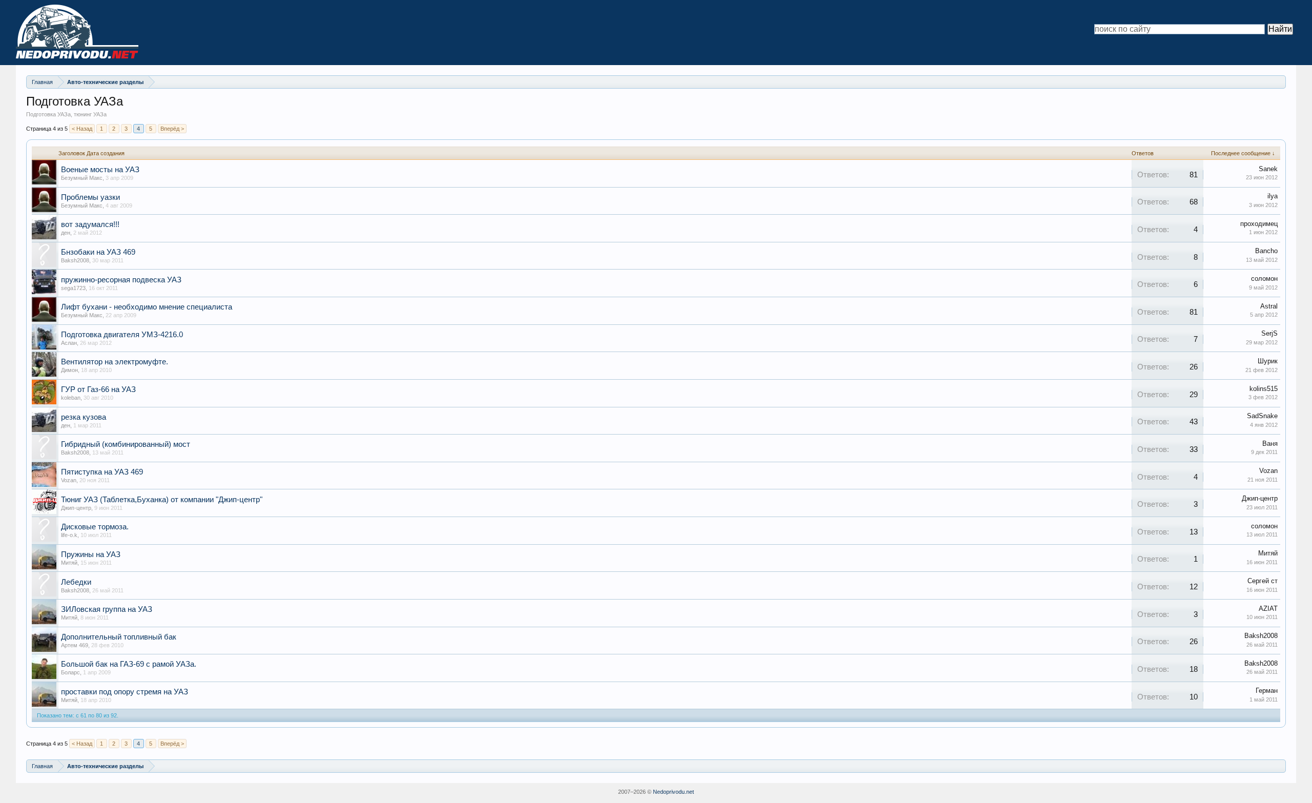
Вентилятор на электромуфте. (114, 362)
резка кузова (83, 417)
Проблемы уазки (90, 197)
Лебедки (76, 582)
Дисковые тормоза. (95, 527)
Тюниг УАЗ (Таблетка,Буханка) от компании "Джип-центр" (161, 500)
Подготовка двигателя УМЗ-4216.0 (122, 335)
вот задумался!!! (90, 224)
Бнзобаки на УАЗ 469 (98, 252)
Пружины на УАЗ (90, 554)
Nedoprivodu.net (673, 792)
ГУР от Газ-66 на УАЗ (98, 389)
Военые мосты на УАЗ (100, 170)
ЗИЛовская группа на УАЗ (106, 609)
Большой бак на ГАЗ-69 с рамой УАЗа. (128, 664)
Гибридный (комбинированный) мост (125, 444)
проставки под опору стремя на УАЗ (124, 692)
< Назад (82, 129)
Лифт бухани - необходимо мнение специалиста (146, 307)
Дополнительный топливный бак (118, 637)
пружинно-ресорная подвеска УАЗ (121, 280)
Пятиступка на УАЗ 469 (102, 472)
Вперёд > (172, 129)
